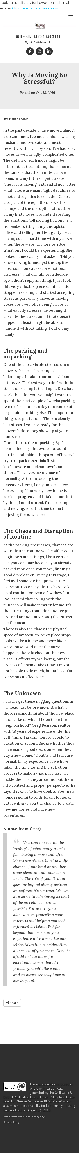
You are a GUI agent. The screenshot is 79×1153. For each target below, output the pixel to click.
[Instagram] (40, 51)
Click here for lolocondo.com (35, 8)
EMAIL (25, 37)
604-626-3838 (49, 37)
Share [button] (13, 1003)
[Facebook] (30, 51)
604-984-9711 (40, 42)
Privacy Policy (11, 1122)
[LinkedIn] (49, 51)
